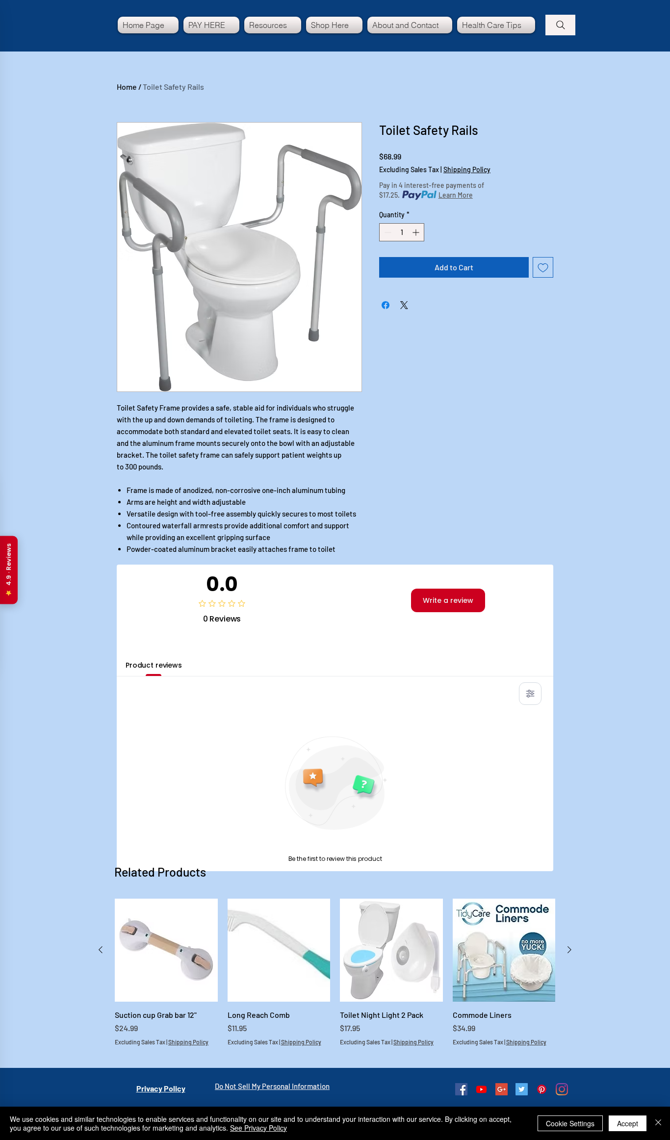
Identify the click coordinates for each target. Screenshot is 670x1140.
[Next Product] (569, 950)
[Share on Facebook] (385, 305)
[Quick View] (166, 950)
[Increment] (417, 232)
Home (127, 86)
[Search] (560, 25)
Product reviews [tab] (154, 665)
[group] (335, 978)
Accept (627, 1123)
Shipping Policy (466, 169)
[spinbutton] (402, 232)
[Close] (658, 1123)
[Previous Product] (100, 950)
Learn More (455, 195)
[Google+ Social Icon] (501, 1089)
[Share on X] (404, 305)
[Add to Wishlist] (543, 267)
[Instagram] (562, 1089)
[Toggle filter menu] (530, 693)
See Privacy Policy (258, 1128)
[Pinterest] (542, 1089)
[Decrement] (387, 232)
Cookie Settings (570, 1123)
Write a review (448, 600)
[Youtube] (481, 1089)
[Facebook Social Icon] (461, 1089)
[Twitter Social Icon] (521, 1089)
